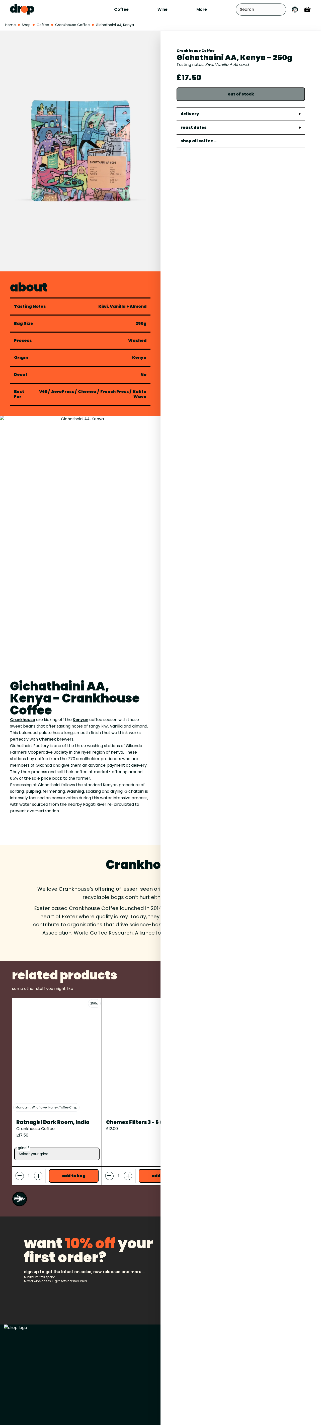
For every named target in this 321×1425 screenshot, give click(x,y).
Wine (162, 9)
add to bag (74, 1176)
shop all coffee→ (199, 141)
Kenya (139, 357)
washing (75, 791)
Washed (137, 340)
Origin (21, 357)
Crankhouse (22, 720)
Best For (19, 394)
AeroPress (62, 391)
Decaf (20, 374)
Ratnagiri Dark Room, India (53, 1122)
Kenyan (80, 720)
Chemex (87, 391)
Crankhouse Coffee (196, 50)
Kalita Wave (139, 394)
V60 (43, 391)
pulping (33, 791)
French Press (114, 391)
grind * (23, 1147)
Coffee (121, 9)
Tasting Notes (30, 306)
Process (23, 340)
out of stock (241, 94)
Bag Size (23, 323)
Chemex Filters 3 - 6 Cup (138, 1122)
